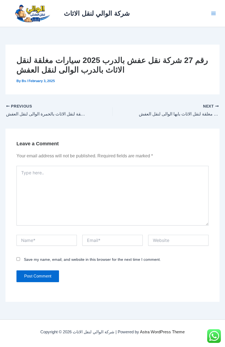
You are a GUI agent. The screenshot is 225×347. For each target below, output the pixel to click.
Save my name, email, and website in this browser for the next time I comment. (92, 259)
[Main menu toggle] (213, 13)
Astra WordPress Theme (162, 332)
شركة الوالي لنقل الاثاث (97, 13)
